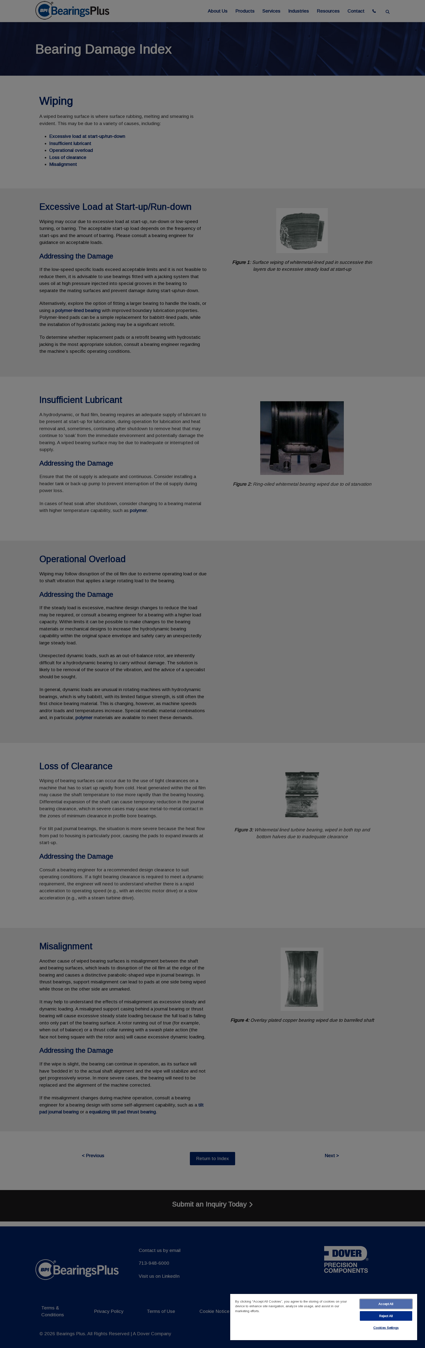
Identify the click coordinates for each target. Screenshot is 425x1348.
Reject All (386, 1316)
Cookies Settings (386, 1328)
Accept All (386, 1304)
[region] (323, 1317)
